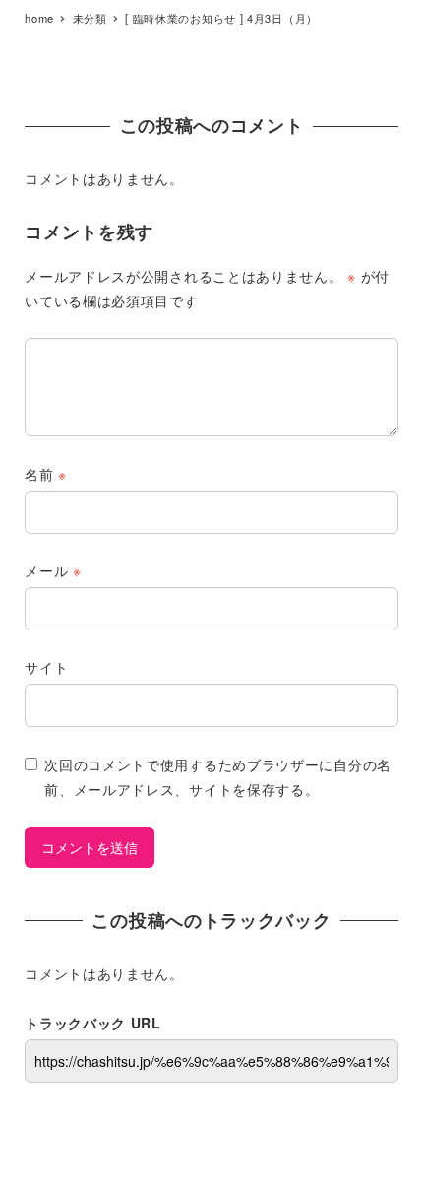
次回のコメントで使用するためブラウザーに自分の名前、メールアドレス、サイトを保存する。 (218, 777)
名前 (46, 474)
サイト (46, 667)
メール (53, 570)
